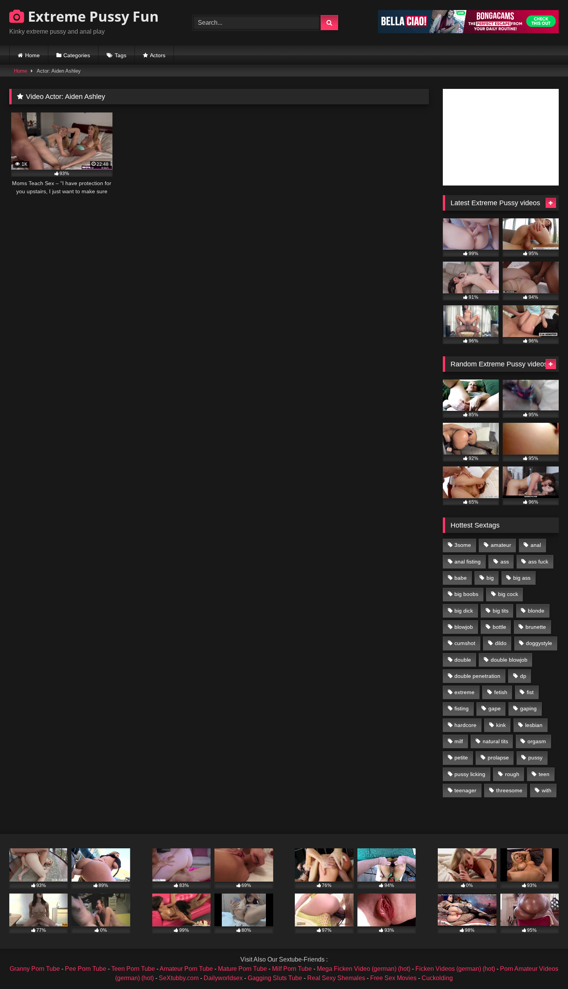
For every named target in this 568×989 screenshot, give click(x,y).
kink (501, 725)
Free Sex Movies (393, 978)
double (462, 660)
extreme (464, 692)
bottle (499, 627)
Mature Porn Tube (242, 968)
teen (544, 774)
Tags (120, 55)
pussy (535, 757)
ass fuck (538, 561)
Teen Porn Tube (133, 968)
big (490, 578)
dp (523, 676)
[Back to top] (544, 966)
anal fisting (467, 561)
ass (504, 561)
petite (461, 757)
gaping (528, 708)
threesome (509, 790)
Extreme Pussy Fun (91, 16)
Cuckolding (437, 978)
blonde (536, 611)
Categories (76, 55)
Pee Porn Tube (85, 968)
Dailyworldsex (223, 978)
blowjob (463, 627)
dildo (501, 643)
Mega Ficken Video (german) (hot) (363, 968)
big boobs (466, 594)
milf (458, 741)
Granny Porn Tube (35, 968)
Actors (157, 55)
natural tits (495, 741)
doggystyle (539, 643)
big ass (522, 578)
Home (32, 55)
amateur (501, 545)
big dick (463, 611)
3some (462, 545)
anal (536, 545)
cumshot (464, 643)
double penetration (477, 676)
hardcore (465, 725)
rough (512, 774)
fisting (461, 708)
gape (494, 708)
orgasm (536, 741)
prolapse (498, 757)
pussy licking (469, 774)
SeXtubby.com (179, 978)
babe (460, 578)
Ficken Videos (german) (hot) (455, 968)
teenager (465, 790)
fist (530, 692)
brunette (535, 627)
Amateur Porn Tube (186, 968)
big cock (508, 594)
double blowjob (509, 660)
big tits (500, 611)
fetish (500, 692)
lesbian (533, 725)
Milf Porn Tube (292, 968)
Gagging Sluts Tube (275, 978)
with (546, 790)
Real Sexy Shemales (336, 978)
